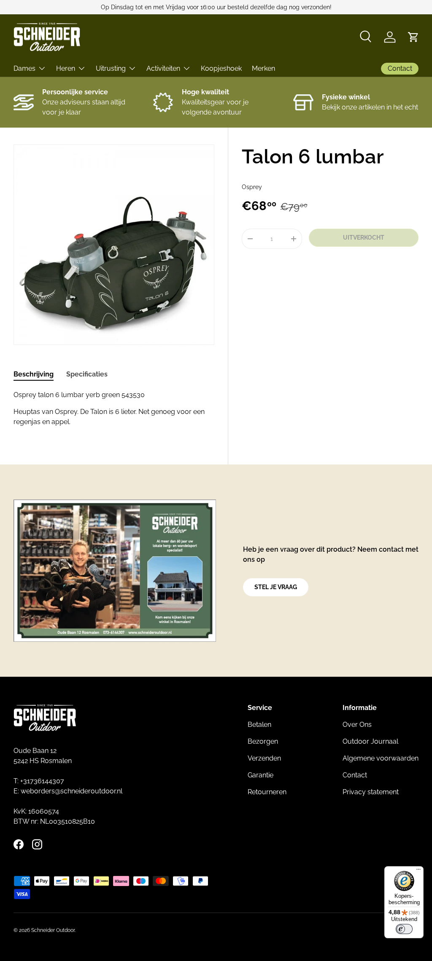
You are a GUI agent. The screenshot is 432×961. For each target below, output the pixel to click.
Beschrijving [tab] (34, 374)
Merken (263, 68)
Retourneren (267, 792)
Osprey (252, 187)
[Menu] (418, 871)
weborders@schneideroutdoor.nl (71, 791)
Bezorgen (263, 741)
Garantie (260, 775)
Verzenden (264, 758)
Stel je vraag (275, 587)
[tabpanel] (114, 408)
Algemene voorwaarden (380, 758)
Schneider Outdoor (53, 930)
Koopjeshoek (221, 68)
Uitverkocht (363, 237)
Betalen (259, 725)
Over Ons (357, 725)
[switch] (404, 929)
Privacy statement (371, 792)
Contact (355, 775)
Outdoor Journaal (370, 741)
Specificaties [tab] (87, 374)
